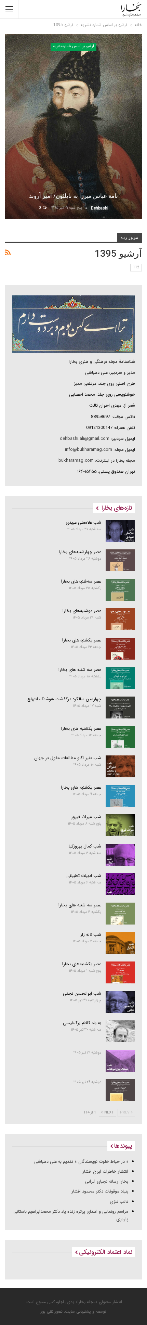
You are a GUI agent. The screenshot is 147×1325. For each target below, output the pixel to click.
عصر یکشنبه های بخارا (81, 787)
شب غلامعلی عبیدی (83, 522)
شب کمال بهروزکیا (85, 846)
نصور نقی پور (52, 1311)
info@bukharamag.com (88, 449)
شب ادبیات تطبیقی (83, 875)
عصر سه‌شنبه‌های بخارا (81, 581)
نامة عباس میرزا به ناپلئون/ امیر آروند (73, 195)
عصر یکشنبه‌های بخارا (81, 640)
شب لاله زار (90, 934)
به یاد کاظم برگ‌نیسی (82, 1023)
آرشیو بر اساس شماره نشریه (73, 46)
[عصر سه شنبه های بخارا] (120, 678)
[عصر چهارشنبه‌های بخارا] (120, 560)
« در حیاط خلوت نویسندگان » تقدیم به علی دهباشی (81, 1161)
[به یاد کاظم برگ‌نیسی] (120, 1031)
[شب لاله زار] (120, 943)
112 (136, 267)
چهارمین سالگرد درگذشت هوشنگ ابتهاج (64, 699)
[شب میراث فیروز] (120, 825)
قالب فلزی (119, 1201)
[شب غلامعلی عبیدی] (120, 531)
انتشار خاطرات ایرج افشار (105, 1171)
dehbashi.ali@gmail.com (84, 438)
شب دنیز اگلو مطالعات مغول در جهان (67, 758)
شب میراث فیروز (86, 816)
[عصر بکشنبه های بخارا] (120, 737)
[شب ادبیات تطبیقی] (120, 884)
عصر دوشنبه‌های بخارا (82, 610)
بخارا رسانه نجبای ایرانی (106, 1181)
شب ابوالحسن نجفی (82, 993)
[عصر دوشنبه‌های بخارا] (120, 619)
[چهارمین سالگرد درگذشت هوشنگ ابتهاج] (120, 707)
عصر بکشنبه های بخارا (81, 728)
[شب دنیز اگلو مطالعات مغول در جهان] (120, 766)
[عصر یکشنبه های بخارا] (120, 796)
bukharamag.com (76, 460)
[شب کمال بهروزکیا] (120, 855)
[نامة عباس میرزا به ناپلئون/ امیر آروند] (73, 126)
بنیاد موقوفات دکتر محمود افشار (99, 1191)
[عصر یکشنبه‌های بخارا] (120, 649)
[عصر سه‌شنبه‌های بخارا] (120, 590)
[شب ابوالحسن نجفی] (120, 1002)
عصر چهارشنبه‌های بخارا (80, 552)
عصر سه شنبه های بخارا (79, 669)
